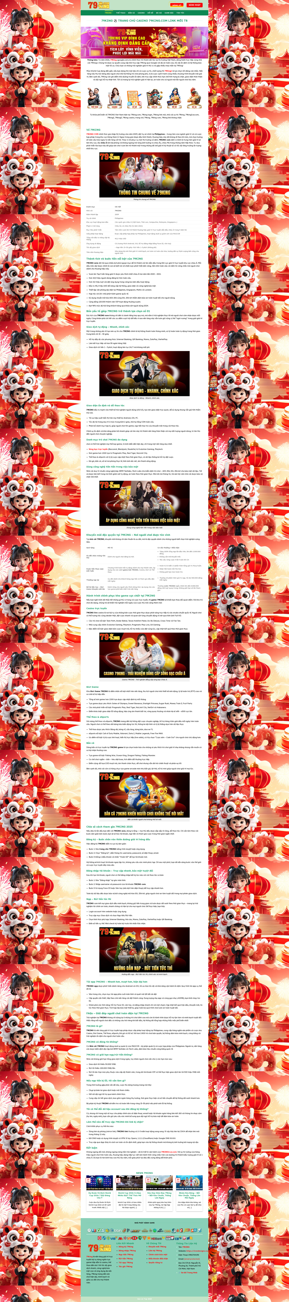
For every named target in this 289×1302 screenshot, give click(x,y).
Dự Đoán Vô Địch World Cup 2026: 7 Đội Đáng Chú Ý (100, 1195)
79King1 (168, 71)
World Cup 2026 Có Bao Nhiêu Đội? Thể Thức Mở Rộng (129, 1195)
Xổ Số (150, 13)
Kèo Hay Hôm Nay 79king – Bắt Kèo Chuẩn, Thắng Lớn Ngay (159, 1195)
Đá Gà (159, 13)
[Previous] (90, 1189)
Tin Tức (180, 13)
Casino (141, 13)
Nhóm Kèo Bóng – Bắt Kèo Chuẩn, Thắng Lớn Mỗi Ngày (189, 1195)
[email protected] (192, 1259)
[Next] (199, 1189)
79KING (108, 13)
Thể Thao (120, 13)
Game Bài (169, 13)
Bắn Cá (131, 13)
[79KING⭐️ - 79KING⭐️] (103, 5)
